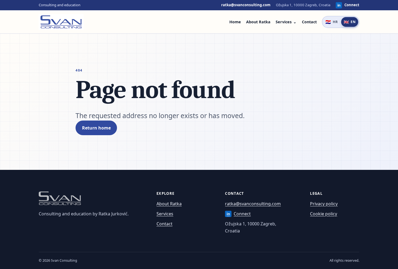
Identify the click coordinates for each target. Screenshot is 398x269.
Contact (309, 21)
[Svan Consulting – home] (61, 22)
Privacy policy (324, 204)
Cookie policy (323, 214)
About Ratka (258, 21)
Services (284, 21)
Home (235, 21)
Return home (96, 128)
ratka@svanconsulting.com (245, 4)
